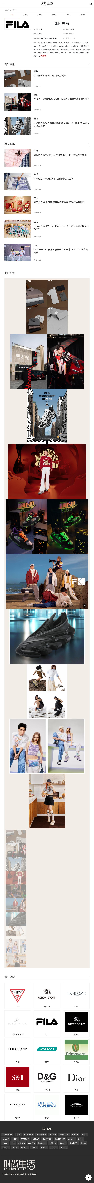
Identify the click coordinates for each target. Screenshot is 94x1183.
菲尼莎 (76, 1117)
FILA (13, 1143)
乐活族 (76, 1062)
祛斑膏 (83, 1143)
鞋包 (36, 118)
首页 (6, 10)
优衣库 (18, 1135)
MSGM (15, 1139)
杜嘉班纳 (47, 1090)
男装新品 (31, 1143)
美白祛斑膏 (25, 1139)
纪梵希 (17, 1117)
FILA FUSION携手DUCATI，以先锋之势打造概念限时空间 (62, 99)
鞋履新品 (6, 1147)
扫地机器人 (42, 1143)
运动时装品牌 (60, 1139)
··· (89, 64)
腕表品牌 (6, 1139)
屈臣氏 (47, 1062)
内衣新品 (53, 1135)
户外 (36, 245)
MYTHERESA (28, 1135)
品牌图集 (82, 15)
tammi (38, 86)
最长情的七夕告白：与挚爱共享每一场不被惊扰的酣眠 (60, 154)
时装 (36, 71)
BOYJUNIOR (64, 1135)
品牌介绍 (25, 15)
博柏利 (76, 1034)
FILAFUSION (47, 1139)
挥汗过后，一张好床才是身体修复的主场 (53, 178)
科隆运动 (47, 1006)
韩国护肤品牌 (41, 1135)
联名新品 (24, 1147)
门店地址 (68, 15)
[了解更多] (43, 56)
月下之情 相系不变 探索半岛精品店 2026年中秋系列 (59, 202)
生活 (36, 150)
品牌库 (12, 10)
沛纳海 (47, 1117)
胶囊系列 (53, 1143)
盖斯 (17, 1006)
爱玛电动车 (73, 1143)
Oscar (38, 165)
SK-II (18, 1090)
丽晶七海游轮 (7, 1135)
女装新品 (54, 1147)
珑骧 (17, 1062)
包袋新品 (75, 1135)
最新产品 (54, 15)
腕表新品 (63, 1143)
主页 (11, 15)
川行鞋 (84, 1135)
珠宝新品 (64, 1147)
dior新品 (71, 1139)
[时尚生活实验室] (47, 3)
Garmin (5, 1143)
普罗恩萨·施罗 (17, 1034)
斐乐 (47, 1034)
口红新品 (21, 1143)
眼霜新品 (44, 1147)
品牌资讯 (39, 15)
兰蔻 (76, 1006)
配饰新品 (36, 1139)
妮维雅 (80, 1139)
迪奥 (76, 1090)
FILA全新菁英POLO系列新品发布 (50, 75)
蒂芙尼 (15, 1147)
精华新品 (34, 1147)
